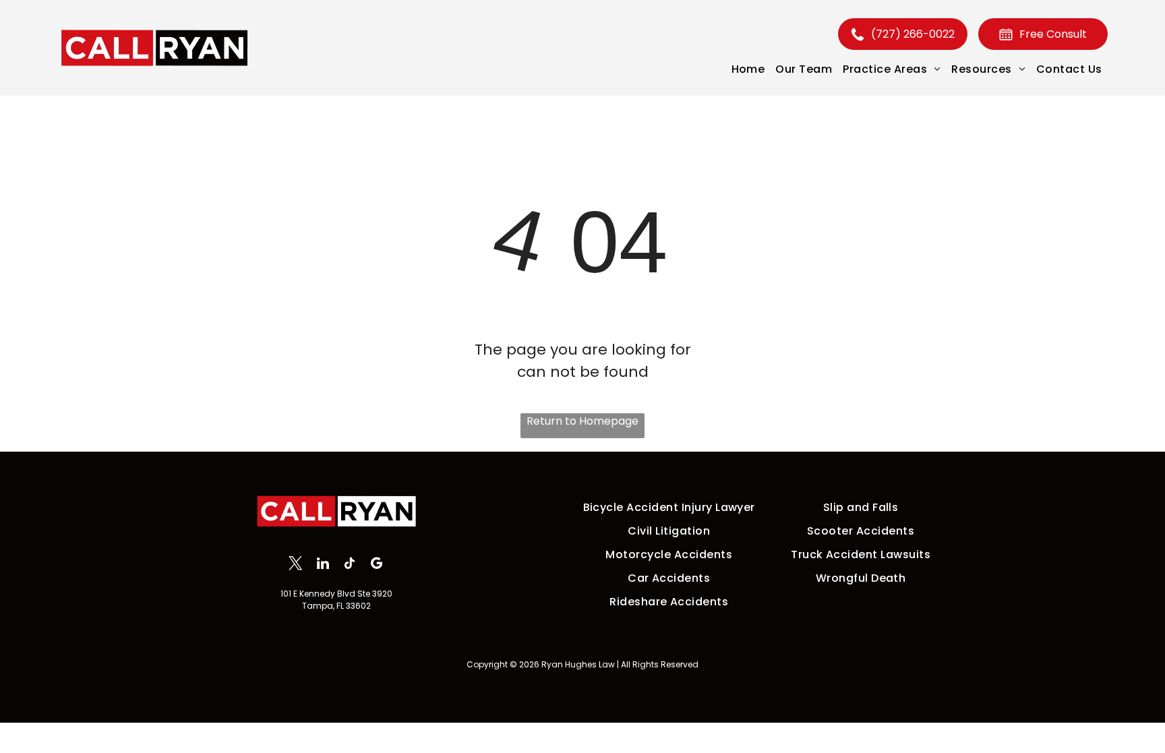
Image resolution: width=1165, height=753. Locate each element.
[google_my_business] (376, 565)
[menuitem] (748, 69)
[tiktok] (349, 565)
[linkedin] (322, 565)
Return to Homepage (582, 421)
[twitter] (295, 565)
